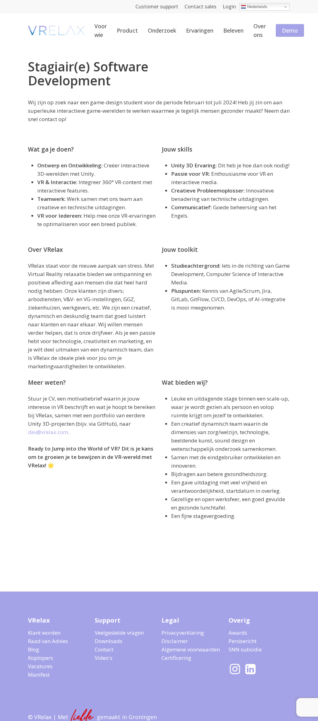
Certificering (176, 657)
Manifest (39, 674)
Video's (103, 657)
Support (107, 620)
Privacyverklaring (182, 632)
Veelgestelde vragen (119, 632)
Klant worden (44, 632)
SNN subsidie (245, 649)
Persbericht (243, 641)
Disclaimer (174, 641)
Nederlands (256, 6)
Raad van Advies (48, 641)
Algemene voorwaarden (190, 649)
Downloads (108, 641)
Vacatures (40, 666)
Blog (33, 649)
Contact (104, 649)
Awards (238, 632)
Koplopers (40, 657)
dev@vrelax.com (48, 432)
